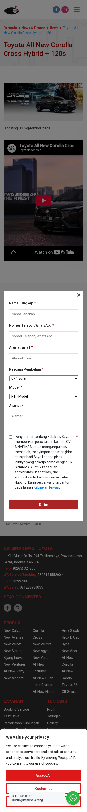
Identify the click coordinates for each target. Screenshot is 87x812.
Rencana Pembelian (26, 369)
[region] (43, 770)
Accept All (43, 775)
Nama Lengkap (22, 303)
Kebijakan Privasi (46, 487)
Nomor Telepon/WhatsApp (31, 325)
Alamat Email (21, 347)
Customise (43, 788)
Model (15, 387)
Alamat (16, 406)
